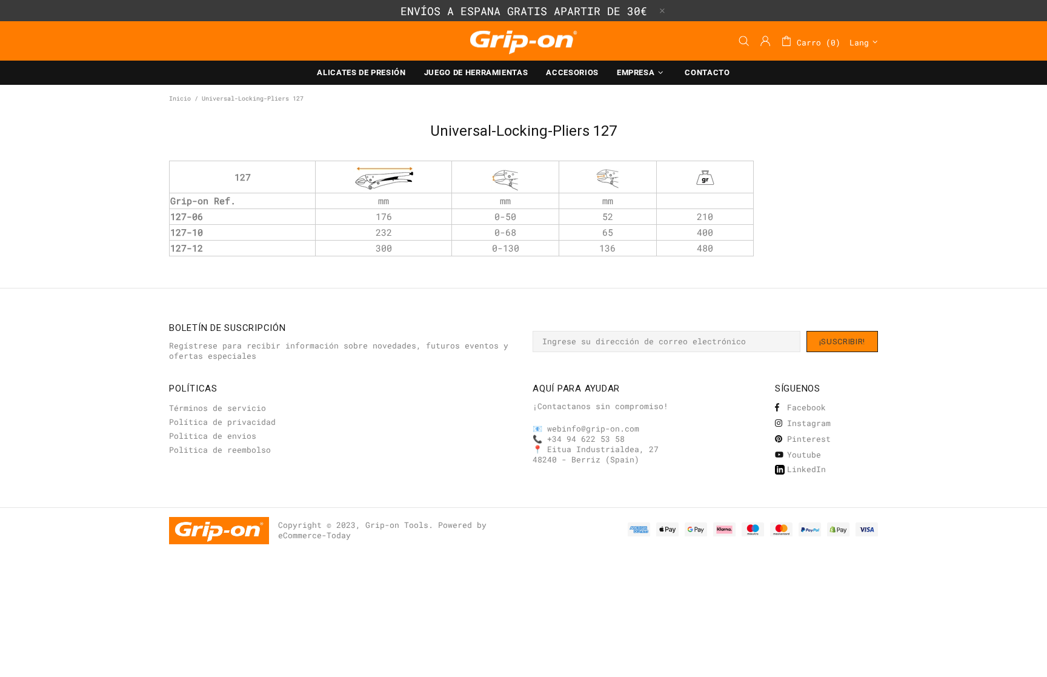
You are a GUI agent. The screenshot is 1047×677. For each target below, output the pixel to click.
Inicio (180, 98)
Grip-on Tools (523, 41)
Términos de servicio (217, 408)
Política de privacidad (222, 422)
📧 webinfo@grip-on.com (586, 429)
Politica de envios (212, 436)
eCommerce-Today (314, 535)
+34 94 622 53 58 (586, 439)
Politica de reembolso (220, 450)
